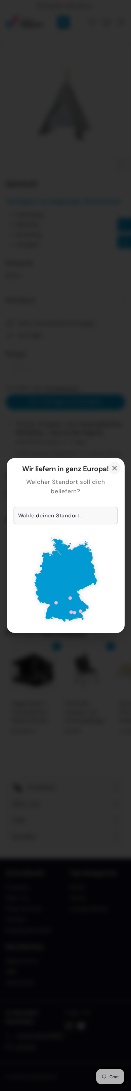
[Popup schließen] (114, 468)
